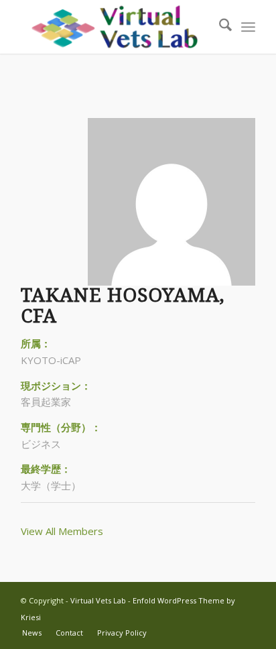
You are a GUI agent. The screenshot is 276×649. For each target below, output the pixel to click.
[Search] (219, 27)
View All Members (62, 531)
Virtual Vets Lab (98, 600)
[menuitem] (219, 27)
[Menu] (248, 27)
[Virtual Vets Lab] (114, 27)
